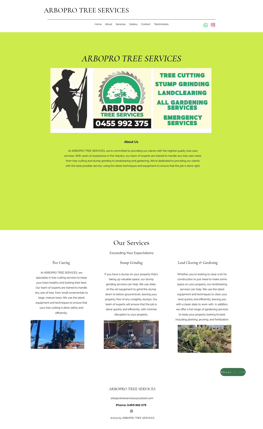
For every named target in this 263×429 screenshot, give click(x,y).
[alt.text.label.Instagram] (131, 411)
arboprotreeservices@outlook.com (132, 398)
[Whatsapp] (205, 25)
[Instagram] (213, 25)
